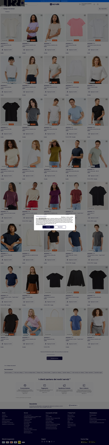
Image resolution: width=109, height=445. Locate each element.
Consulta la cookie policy (41, 224)
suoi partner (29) (42, 218)
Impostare (60, 226)
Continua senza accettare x (41, 216)
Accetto (48, 226)
